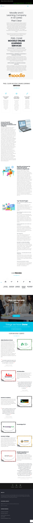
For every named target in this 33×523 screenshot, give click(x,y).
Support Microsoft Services (5, 515)
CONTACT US (16, 315)
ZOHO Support (3, 516)
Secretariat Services (4, 513)
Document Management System (6, 518)
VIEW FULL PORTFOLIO (16, 329)
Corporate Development (4, 511)
